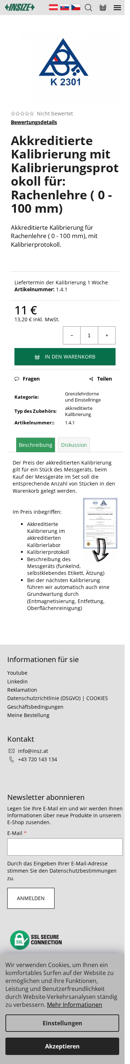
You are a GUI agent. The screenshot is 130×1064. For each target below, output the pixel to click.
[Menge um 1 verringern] (72, 335)
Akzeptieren (62, 1046)
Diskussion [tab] (74, 444)
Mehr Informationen (74, 1005)
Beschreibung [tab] (35, 444)
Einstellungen (62, 1023)
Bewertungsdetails (34, 122)
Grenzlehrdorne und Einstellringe (83, 396)
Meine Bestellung (28, 715)
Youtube (17, 672)
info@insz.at (33, 750)
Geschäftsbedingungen (35, 706)
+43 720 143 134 (37, 759)
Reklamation (22, 689)
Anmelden (31, 898)
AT (53, 7)
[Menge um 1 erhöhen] (106, 335)
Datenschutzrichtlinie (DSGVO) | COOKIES (57, 698)
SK (64, 7)
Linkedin (17, 681)
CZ (76, 7)
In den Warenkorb (70, 356)
